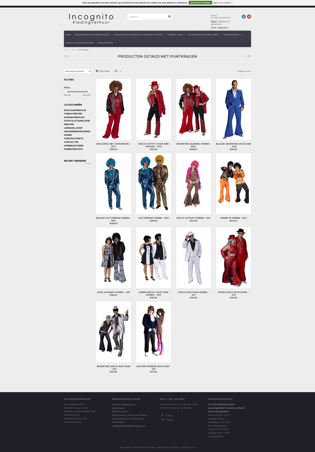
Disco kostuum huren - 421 (193, 293)
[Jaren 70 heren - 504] (233, 183)
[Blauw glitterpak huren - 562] (113, 183)
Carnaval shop (175, 35)
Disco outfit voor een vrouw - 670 (153, 145)
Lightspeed (174, 447)
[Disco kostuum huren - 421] (193, 257)
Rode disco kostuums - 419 (233, 293)
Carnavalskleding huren (74, 404)
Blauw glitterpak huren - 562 (113, 219)
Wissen (88, 163)
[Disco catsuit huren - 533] (193, 183)
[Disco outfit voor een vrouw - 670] (153, 109)
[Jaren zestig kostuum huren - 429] (153, 257)
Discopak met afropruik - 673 (113, 145)
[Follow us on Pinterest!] (249, 17)
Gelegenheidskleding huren (203, 35)
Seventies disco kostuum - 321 (113, 367)
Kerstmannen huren (73, 422)
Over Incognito (231, 35)
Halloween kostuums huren (76, 408)
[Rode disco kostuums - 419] (233, 257)
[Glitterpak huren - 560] (153, 183)
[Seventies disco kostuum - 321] (113, 332)
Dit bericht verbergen (200, 3)
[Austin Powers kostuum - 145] (153, 332)
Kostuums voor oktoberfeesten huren (80, 411)
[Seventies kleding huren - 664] (193, 109)
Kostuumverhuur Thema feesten (92, 35)
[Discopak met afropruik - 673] (113, 109)
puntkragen (83, 50)
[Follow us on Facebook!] (244, 17)
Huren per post (105, 43)
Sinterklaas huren (72, 415)
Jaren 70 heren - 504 (233, 218)
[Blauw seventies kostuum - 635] (233, 109)
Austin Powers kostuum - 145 (153, 367)
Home (68, 35)
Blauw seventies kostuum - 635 (233, 145)
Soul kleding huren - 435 (113, 292)
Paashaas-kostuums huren (75, 418)
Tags (74, 50)
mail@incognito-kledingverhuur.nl (128, 425)
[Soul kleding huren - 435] (113, 257)
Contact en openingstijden (80, 43)
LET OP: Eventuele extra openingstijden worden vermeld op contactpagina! (226, 408)
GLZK (192, 447)
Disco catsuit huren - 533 (193, 218)
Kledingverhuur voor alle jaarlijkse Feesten (138, 35)
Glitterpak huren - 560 (153, 218)
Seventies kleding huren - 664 (193, 145)
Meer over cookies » (222, 3)
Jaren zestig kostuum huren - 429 (153, 293)
